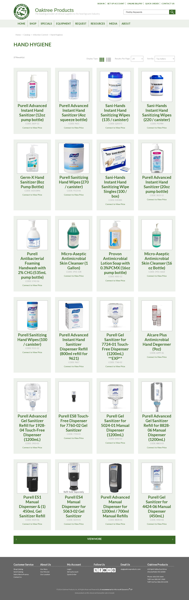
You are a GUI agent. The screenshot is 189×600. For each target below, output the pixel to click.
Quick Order (152, 3)
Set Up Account (116, 3)
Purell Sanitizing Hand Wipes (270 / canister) (74, 182)
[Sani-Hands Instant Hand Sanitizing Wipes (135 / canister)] (115, 86)
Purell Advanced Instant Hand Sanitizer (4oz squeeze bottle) (73, 112)
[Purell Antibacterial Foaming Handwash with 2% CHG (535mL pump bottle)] (32, 234)
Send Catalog (18, 572)
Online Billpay (134, 3)
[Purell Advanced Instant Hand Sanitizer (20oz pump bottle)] (157, 158)
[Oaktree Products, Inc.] (21, 12)
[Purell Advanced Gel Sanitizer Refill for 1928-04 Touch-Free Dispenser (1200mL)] (32, 397)
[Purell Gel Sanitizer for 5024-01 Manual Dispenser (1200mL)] (115, 397)
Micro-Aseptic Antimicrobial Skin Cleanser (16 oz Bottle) (157, 260)
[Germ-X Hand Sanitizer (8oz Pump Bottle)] (32, 158)
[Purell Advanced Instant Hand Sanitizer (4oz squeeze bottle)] (74, 86)
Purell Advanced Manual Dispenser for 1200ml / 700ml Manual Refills (115, 506)
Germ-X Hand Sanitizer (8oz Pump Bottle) (32, 182)
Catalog (26, 35)
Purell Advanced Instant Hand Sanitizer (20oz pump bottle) (156, 184)
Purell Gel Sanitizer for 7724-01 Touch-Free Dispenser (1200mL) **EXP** (115, 346)
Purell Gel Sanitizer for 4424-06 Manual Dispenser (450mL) (157, 506)
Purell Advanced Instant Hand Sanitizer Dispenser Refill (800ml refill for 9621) (73, 346)
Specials (46, 23)
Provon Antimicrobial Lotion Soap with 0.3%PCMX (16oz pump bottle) (115, 263)
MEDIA (113, 23)
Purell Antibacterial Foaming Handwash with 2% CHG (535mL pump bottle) (32, 265)
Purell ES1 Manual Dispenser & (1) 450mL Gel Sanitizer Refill (32, 506)
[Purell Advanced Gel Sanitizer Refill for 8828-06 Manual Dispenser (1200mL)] (157, 397)
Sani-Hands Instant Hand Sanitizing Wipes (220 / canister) (156, 112)
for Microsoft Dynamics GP (116, 589)
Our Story (43, 569)
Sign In (101, 3)
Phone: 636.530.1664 (155, 577)
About (126, 23)
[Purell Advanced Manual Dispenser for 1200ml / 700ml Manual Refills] (115, 478)
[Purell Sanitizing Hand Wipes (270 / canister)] (74, 158)
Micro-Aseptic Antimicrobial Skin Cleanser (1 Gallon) (74, 260)
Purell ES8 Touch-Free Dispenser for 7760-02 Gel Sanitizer (74, 423)
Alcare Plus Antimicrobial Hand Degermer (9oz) (157, 341)
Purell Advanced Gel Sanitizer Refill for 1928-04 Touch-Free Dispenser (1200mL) (32, 428)
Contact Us (167, 3)
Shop (33, 23)
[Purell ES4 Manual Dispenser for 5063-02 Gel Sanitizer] (74, 478)
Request (80, 23)
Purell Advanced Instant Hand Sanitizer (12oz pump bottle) (32, 112)
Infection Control (40, 35)
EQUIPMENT (63, 23)
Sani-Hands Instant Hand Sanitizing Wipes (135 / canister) (115, 112)
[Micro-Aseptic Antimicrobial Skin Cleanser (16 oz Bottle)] (157, 234)
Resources (98, 23)
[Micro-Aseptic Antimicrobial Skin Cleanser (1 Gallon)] (74, 234)
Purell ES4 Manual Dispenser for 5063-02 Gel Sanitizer (74, 506)
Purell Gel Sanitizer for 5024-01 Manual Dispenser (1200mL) (115, 425)
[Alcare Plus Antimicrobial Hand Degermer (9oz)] (157, 315)
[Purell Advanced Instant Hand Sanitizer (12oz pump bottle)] (32, 86)
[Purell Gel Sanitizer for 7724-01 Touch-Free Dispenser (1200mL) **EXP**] (115, 315)
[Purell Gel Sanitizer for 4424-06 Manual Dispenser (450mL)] (157, 478)
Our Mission (45, 572)
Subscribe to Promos (21, 574)
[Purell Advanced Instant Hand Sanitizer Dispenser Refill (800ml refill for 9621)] (74, 315)
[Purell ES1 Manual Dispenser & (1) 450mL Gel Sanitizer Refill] (32, 478)
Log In (69, 569)
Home (21, 23)
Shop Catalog (18, 569)
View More (94, 538)
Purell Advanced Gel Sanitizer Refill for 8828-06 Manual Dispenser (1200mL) (156, 428)
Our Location (45, 574)
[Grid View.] (101, 59)
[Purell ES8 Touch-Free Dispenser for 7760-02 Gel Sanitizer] (74, 397)
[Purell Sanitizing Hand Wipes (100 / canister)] (32, 315)
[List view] (108, 59)
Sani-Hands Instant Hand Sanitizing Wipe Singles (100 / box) (115, 186)
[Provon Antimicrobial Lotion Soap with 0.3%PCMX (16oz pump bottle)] (115, 234)
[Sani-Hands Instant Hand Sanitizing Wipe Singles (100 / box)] (115, 158)
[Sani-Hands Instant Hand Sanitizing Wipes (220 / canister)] (157, 86)
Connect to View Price (32, 128)
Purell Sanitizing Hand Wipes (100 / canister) (32, 339)
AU (109, 570)
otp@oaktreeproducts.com (131, 569)
